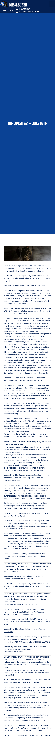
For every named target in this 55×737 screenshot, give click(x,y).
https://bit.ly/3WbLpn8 (13, 480)
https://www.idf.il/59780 (13, 652)
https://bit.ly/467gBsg (34, 380)
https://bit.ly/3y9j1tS (38, 286)
